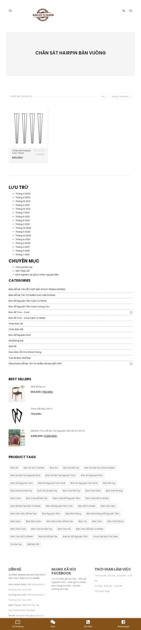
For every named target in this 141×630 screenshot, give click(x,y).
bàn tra (83, 521)
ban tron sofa (93, 490)
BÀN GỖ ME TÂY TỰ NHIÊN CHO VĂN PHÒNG (32, 295)
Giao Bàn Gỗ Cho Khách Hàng (25, 352)
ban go (54, 467)
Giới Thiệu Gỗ (22, 271)
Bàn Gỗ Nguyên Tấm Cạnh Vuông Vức (29, 306)
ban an (14, 467)
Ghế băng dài (16, 340)
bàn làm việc (108, 506)
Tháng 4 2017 (22, 247)
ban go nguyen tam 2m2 (84, 483)
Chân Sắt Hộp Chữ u (41, 408)
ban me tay (109, 483)
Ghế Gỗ (12, 346)
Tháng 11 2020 (22, 231)
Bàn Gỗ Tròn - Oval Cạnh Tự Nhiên (27, 318)
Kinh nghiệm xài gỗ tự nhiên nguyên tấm (37, 274)
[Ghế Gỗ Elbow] (17, 393)
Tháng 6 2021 (22, 216)
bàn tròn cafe (18, 528)
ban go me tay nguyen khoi (25, 475)
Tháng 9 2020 (22, 239)
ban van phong (114, 490)
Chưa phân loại (23, 267)
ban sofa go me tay (21, 490)
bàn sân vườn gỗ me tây (60, 521)
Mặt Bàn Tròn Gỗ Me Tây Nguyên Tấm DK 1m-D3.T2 (58, 430)
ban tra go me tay (47, 490)
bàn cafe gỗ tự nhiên (97, 498)
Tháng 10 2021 (22, 208)
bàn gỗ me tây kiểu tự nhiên (26, 506)
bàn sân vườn (33, 521)
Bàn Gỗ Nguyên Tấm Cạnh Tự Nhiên (28, 301)
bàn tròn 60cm (115, 521)
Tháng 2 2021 (22, 224)
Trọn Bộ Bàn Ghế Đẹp (20, 358)
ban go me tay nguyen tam (60, 475)
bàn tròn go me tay (41, 528)
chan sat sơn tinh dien (105, 536)
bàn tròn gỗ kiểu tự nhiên (89, 528)
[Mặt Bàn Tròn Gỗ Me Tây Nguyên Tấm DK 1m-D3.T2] (17, 437)
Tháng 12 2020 (23, 228)
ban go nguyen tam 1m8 (51, 483)
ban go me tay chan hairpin (100, 467)
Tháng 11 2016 (22, 250)
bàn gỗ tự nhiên (86, 506)
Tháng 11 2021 (22, 205)
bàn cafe (16, 498)
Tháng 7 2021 (22, 212)
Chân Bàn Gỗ (16, 323)
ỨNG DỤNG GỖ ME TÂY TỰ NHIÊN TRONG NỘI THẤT (35, 363)
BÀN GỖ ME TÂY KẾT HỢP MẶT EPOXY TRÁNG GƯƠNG (37, 289)
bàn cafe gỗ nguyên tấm (66, 498)
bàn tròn (97, 521)
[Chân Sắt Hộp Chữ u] (17, 415)
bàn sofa (15, 521)
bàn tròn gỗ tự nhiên (22, 536)
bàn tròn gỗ (64, 528)
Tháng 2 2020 (22, 243)
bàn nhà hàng (73, 513)
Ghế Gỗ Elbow (38, 386)
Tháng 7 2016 (22, 254)
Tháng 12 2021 (22, 201)
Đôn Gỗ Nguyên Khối (20, 335)
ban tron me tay (71, 490)
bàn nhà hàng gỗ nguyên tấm (102, 513)
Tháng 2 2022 (22, 197)
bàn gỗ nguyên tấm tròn (59, 506)
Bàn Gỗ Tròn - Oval (19, 312)
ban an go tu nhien (34, 467)
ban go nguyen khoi (91, 475)
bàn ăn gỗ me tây (48, 536)
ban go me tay (71, 467)
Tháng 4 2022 (23, 193)
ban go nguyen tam (22, 483)
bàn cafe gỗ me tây (36, 498)
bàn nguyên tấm (51, 513)
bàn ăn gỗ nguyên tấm (75, 536)
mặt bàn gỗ (33, 544)
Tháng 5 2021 (22, 220)
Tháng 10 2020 (23, 235)
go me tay (16, 544)
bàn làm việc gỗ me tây (23, 513)
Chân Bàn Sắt (16, 329)
